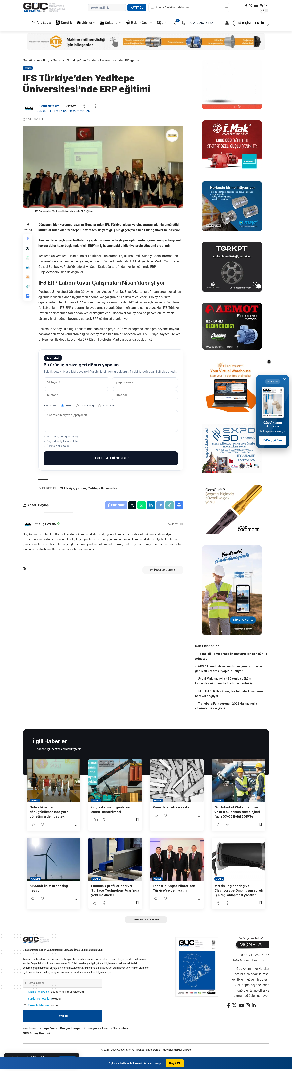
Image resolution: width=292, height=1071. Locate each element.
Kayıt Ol (137, 7)
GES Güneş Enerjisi (36, 1033)
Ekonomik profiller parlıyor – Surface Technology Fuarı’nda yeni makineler (115, 890)
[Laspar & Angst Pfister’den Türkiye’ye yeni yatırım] (177, 859)
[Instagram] (261, 6)
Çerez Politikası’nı (38, 1005)
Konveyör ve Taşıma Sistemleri (106, 1028)
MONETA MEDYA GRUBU (177, 1049)
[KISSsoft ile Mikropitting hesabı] (53, 859)
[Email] (27, 277)
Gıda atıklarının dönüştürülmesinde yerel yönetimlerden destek (49, 811)
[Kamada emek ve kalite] (177, 780)
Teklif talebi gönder (111, 458)
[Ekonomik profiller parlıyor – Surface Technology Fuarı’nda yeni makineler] (115, 859)
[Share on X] (27, 248)
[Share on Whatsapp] (27, 258)
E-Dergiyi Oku (272, 440)
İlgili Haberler (50, 741)
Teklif (69, 405)
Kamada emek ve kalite (171, 807)
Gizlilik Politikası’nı (39, 991)
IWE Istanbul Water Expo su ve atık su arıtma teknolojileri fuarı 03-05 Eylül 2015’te (237, 811)
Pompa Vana (48, 1028)
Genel (28, 68)
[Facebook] (246, 6)
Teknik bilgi (87, 405)
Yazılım (35, 878)
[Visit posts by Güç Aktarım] (28, 524)
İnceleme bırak (164, 569)
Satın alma (108, 405)
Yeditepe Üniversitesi (103, 488)
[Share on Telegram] (160, 505)
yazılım (81, 488)
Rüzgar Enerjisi (70, 1028)
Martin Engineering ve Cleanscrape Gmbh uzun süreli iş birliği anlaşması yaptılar (238, 890)
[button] (227, 23)
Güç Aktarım (50, 106)
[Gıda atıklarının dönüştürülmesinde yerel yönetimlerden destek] (53, 780)
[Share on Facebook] (27, 238)
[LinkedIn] (266, 6)
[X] (250, 6)
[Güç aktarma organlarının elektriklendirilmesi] (115, 780)
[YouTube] (256, 6)
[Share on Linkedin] (27, 267)
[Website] (181, 524)
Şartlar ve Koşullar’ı (40, 998)
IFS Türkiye (66, 488)
